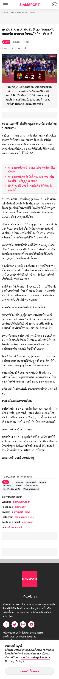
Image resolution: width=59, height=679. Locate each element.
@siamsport (15, 527)
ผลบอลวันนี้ (31, 482)
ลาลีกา (32, 12)
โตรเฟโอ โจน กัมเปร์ (11, 489)
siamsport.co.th (21, 502)
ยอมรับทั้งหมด (29, 671)
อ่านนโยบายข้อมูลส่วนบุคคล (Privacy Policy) (27, 659)
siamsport (20, 507)
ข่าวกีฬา (19, 485)
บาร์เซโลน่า (7, 485)
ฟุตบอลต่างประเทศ (19, 12)
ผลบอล (42, 482)
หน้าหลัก (5, 12)
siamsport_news (21, 512)
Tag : (5, 482)
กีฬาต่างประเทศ (31, 485)
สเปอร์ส (19, 482)
